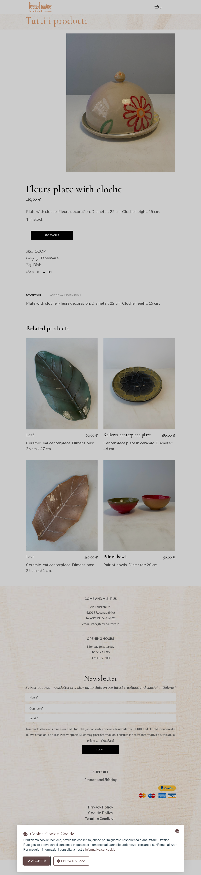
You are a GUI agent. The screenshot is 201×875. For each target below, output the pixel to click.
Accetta (38, 861)
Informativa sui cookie (100, 849)
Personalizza (73, 861)
